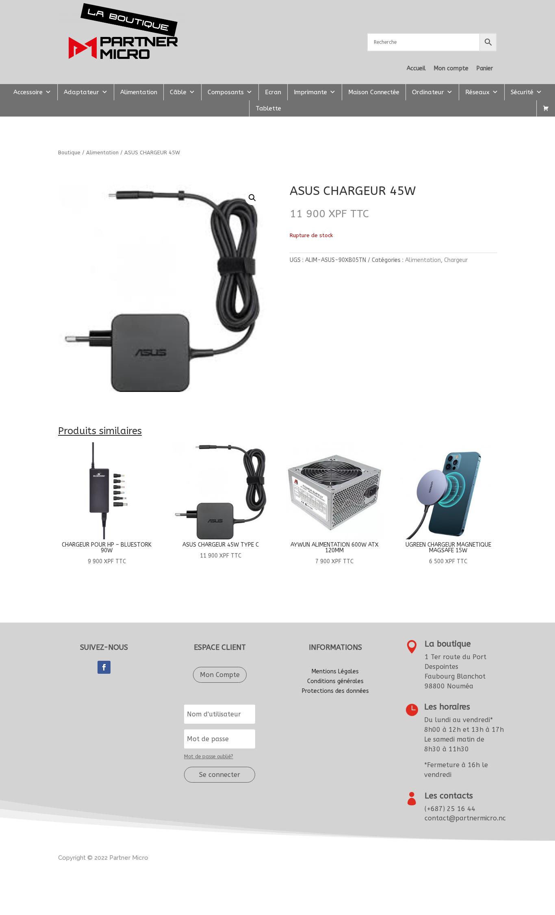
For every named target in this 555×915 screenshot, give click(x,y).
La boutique (448, 644)
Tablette (268, 108)
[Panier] (546, 108)
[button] (252, 197)
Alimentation (138, 92)
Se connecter (219, 775)
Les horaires (447, 707)
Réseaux (477, 92)
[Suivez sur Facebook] (104, 667)
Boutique (69, 152)
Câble (178, 92)
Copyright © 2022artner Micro (103, 857)
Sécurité (522, 92)
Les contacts (449, 795)
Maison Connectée (373, 92)
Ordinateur (428, 92)
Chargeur (456, 260)
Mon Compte (220, 675)
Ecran (273, 92)
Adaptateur (81, 92)
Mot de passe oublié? (208, 756)
